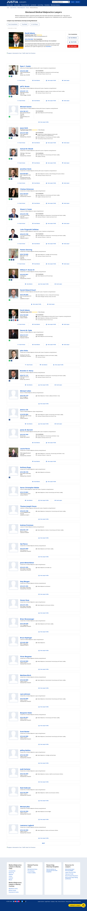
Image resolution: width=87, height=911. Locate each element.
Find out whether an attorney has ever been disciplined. (51, 870)
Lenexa (10, 876)
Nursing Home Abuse (32, 869)
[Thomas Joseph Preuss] (13, 510)
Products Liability (32, 872)
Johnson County (12, 890)
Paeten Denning (26, 250)
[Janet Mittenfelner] (13, 566)
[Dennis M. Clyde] (13, 334)
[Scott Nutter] (13, 735)
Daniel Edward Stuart (28, 290)
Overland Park (12, 871)
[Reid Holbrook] (13, 791)
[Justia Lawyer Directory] (12, 2)
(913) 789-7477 (24, 111)
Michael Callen (25, 391)
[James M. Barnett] (13, 433)
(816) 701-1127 (24, 375)
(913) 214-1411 (24, 335)
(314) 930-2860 (24, 414)
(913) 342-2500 (24, 755)
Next (43, 843)
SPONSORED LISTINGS (12, 28)
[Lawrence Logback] (13, 829)
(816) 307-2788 (24, 234)
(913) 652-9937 (24, 274)
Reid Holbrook (25, 788)
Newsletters (47, 5)
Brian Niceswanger (27, 619)
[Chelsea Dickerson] (13, 193)
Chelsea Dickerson (27, 189)
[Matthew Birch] (13, 679)
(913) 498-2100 (24, 472)
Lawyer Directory (13, 7)
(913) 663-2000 (24, 642)
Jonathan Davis (25, 169)
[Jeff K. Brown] (13, 90)
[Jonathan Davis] (13, 172)
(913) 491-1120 (24, 530)
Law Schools (33, 5)
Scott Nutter (24, 732)
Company (53, 901)
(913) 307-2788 (24, 214)
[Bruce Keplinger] (13, 641)
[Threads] (20, 901)
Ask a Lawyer (17, 5)
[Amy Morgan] (13, 585)
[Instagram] (18, 901)
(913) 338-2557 (24, 717)
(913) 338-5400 (24, 623)
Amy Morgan (25, 581)
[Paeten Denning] (13, 253)
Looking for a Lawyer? (75, 905)
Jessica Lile (24, 410)
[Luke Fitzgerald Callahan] (13, 233)
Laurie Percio (25, 449)
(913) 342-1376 (24, 395)
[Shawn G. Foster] (13, 213)
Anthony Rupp (25, 467)
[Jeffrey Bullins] (13, 754)
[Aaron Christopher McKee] (13, 491)
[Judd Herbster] (13, 773)
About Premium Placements (71, 875)
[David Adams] (13, 314)
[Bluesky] (22, 901)
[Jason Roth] (13, 131)
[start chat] (83, 905)
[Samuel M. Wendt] (13, 152)
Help (56, 901)
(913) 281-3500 (24, 434)
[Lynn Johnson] (13, 697)
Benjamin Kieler (26, 713)
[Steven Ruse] (13, 604)
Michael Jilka (25, 807)
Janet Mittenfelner (27, 563)
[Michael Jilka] (13, 810)
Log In (72, 1)
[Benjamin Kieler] (13, 716)
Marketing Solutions (55, 5)
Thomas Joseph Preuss (28, 506)
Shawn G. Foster (26, 209)
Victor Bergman (26, 656)
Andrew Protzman (26, 525)
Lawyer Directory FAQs (70, 872)
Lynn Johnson (25, 694)
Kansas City (11, 872)
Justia (8, 7)
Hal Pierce (24, 544)
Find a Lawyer (10, 5)
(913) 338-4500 (24, 294)
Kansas (27, 7)
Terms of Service (61, 901)
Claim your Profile (69, 874)
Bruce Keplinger (26, 638)
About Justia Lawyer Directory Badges (69, 870)
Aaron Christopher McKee (29, 488)
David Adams (30, 33)
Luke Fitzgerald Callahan (29, 229)
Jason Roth (24, 128)
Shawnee (11, 874)
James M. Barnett (26, 430)
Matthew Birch (25, 675)
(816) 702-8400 (24, 254)
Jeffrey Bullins (25, 750)
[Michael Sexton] (13, 110)
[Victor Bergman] (13, 660)
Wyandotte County (13, 888)
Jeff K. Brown (24, 86)
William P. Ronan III (27, 270)
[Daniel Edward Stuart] (13, 293)
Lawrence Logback (27, 825)
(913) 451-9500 (24, 133)
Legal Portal (47, 901)
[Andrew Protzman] (13, 529)
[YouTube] (15, 901)
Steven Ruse (24, 600)
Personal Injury (31, 871)
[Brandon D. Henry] (13, 374)
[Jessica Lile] (13, 413)
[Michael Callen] (13, 394)
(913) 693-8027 (24, 173)
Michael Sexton (25, 107)
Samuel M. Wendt (26, 149)
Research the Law (25, 5)
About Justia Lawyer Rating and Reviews (71, 878)
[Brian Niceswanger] (13, 622)
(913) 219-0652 (24, 492)
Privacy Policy (69, 901)
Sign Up (77, 1)
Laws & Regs (40, 5)
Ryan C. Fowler (25, 66)
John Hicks (24, 351)
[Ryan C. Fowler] (13, 70)
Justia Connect (41, 901)
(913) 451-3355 (24, 567)
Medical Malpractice (21, 7)
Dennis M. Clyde (26, 330)
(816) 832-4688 (24, 71)
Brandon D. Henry (26, 371)
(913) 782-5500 (29, 39)
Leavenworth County (14, 892)
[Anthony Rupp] (13, 471)
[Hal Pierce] (13, 547)
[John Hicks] (13, 354)
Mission (10, 879)
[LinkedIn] (13, 901)
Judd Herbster (25, 769)
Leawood (11, 878)
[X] (24, 901)
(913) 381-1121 (24, 91)
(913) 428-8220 (24, 194)
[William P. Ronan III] (13, 273)
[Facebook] (17, 901)
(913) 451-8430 (24, 548)
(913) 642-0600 (24, 661)
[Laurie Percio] (13, 452)
